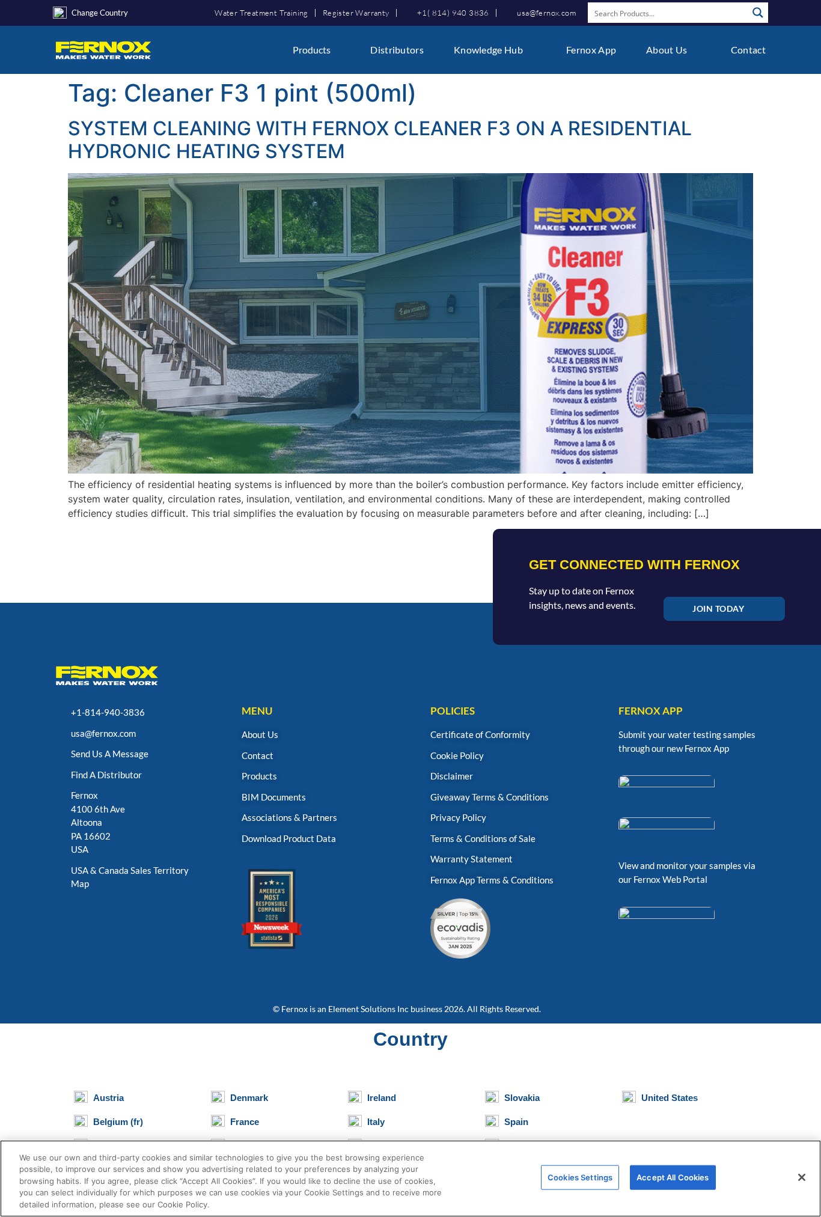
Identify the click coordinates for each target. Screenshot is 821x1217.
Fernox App (591, 49)
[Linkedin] (92, 916)
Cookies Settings (580, 1177)
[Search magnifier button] (758, 12)
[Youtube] (121, 916)
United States (669, 1098)
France (244, 1122)
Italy (376, 1122)
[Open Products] (338, 50)
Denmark (249, 1098)
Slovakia (522, 1098)
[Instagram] (63, 916)
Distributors (397, 49)
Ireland (381, 1098)
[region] (410, 1178)
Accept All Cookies (672, 1177)
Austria (108, 1098)
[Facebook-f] (149, 916)
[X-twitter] (178, 916)
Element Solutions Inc (368, 1009)
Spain (516, 1122)
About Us (666, 49)
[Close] (802, 1177)
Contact (748, 49)
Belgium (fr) (118, 1122)
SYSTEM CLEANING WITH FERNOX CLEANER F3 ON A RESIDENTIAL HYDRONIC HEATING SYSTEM (380, 140)
